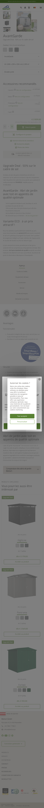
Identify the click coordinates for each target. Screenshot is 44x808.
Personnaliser (22, 422)
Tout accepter (22, 416)
